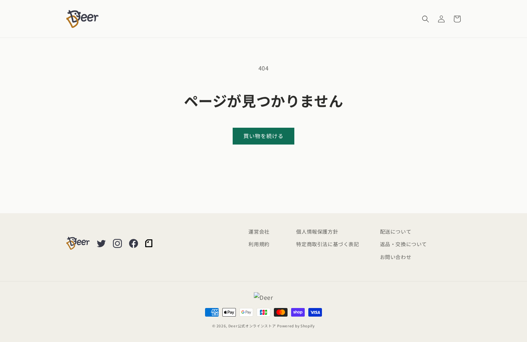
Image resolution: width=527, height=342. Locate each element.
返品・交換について (403, 244)
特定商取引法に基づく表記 (327, 244)
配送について (396, 231)
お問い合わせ (396, 256)
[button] (425, 19)
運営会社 (258, 231)
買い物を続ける (263, 136)
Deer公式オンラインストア (252, 325)
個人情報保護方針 (317, 231)
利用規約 (258, 244)
